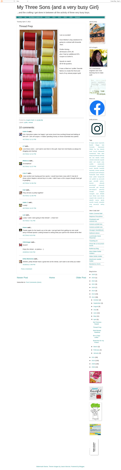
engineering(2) (100, 166)
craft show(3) (96, 162)
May (95, 316)
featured (77, 17)
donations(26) (101, 164)
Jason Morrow (65, 466)
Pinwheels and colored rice (94, 220)
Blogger (81, 466)
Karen (25, 227)
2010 (65, 17)
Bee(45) (91, 145)
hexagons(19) (101, 176)
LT (23, 146)
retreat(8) (91, 191)
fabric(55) (96, 168)
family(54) (101, 168)
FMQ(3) (91, 149)
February (96, 350)
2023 (93, 277)
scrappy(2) (101, 191)
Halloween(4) (101, 151)
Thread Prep (97, 327)
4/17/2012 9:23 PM (29, 235)
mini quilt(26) (92, 179)
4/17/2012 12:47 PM (29, 208)
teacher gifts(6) (99, 200)
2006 (93, 367)
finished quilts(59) (99, 170)
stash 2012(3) (100, 196)
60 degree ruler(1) (93, 143)
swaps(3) (91, 198)
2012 (53, 17)
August (95, 306)
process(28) (92, 187)
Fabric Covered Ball (95, 213)
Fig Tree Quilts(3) (99, 149)
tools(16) (91, 202)
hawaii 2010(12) (100, 174)
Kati (24, 190)
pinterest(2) (101, 185)
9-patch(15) (101, 143)
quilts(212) (101, 189)
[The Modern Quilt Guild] (95, 435)
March (95, 346)
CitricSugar (27, 242)
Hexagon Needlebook (96, 230)
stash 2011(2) (92, 196)
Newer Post (22, 277)
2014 (93, 290)
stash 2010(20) (100, 193)
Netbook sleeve (94, 233)
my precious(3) (100, 179)
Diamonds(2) (101, 147)
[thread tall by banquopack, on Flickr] (38, 72)
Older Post (81, 277)
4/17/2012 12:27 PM (29, 166)
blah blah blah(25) (94, 157)
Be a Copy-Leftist (97, 336)
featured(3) (91, 170)
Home (52, 277)
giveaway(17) (92, 172)
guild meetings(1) (100, 172)
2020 (93, 287)
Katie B (25, 131)
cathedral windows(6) (94, 159)
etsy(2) (91, 168)
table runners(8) (98, 198)
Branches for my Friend (98, 341)
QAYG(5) (102, 155)
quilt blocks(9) (100, 187)
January (96, 353)
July (94, 310)
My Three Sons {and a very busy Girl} (58, 7)
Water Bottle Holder (95, 256)
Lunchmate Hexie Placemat (95, 237)
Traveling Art (93, 241)
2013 (93, 294)
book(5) (102, 157)
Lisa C (25, 173)
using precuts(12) (94, 204)
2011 (59, 17)
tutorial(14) (101, 202)
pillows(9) (102, 183)
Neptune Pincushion (96, 216)
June (95, 313)
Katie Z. (25, 202)
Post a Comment (26, 269)
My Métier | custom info (35, 17)
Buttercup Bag (94, 248)
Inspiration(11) (92, 153)
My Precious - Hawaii (97, 323)
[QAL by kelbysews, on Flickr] (95, 383)
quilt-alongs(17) (93, 189)
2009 (70, 17)
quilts (26, 122)
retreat (30, 122)
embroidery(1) (92, 166)
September (97, 303)
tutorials (47, 17)
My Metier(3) (96, 155)
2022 (93, 281)
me (25, 17)
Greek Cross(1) (93, 151)
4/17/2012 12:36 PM (29, 196)
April (95, 319)
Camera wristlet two (95, 224)
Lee (24, 215)
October (96, 300)
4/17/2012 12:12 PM (29, 139)
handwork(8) (92, 174)
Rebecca (26, 161)
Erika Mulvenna (28, 259)
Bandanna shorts (95, 264)
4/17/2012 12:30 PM (29, 183)
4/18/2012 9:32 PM (29, 252)
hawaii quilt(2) (93, 176)
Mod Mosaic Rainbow (97, 331)
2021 (93, 284)
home (20, 17)
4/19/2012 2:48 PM (29, 264)
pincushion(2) (92, 185)
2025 (93, 274)
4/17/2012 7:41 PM (29, 221)
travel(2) (96, 202)
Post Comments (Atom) (33, 282)
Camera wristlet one (95, 227)
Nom (90, 267)
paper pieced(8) (93, 181)
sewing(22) (91, 193)
